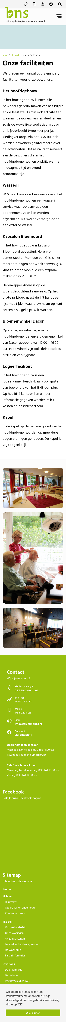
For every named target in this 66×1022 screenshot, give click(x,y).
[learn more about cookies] (24, 1004)
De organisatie (13, 969)
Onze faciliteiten (15, 938)
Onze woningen (14, 933)
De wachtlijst (13, 950)
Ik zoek (7, 921)
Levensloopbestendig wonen (22, 944)
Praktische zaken (15, 913)
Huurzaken (11, 902)
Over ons (9, 964)
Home (7, 889)
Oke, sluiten (33, 1012)
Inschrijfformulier (15, 955)
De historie (11, 975)
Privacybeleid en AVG (17, 981)
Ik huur (7, 896)
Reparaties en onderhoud (20, 907)
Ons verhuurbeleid (15, 927)
